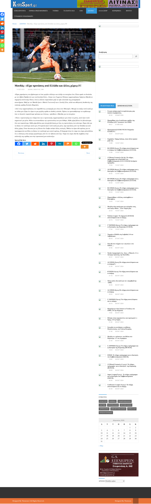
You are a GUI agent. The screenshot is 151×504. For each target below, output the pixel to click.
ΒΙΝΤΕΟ (129, 11)
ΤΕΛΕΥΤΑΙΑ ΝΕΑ (107, 106)
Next (88, 153)
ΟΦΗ (42, 89)
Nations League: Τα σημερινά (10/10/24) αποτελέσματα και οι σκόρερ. (120, 217)
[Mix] (68, 144)
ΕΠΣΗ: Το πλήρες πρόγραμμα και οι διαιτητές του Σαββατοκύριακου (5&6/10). (122, 356)
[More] (85, 147)
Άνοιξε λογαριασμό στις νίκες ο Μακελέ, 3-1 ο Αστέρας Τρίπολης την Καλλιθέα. (122, 254)
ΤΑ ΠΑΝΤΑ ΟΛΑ (69, 11)
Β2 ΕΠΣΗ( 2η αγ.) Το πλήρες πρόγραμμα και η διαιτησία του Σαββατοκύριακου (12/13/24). (122, 179)
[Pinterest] (51, 144)
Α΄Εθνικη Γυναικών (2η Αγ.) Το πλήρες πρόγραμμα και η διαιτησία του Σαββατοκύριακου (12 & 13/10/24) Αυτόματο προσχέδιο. (122, 160)
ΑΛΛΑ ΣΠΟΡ (103, 11)
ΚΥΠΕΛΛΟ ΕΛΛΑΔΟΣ (106, 412)
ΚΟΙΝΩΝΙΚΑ (116, 11)
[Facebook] (19, 144)
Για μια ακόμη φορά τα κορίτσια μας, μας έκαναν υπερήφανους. (121, 112)
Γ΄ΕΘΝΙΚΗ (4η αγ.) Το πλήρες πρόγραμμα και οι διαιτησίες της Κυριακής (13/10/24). (122, 226)
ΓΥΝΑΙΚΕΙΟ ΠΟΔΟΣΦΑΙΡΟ (23, 16)
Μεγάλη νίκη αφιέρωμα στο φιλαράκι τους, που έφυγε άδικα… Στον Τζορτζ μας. (121, 207)
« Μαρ (101, 446)
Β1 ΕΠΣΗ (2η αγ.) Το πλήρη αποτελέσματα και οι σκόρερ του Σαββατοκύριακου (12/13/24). (123, 149)
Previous (21, 153)
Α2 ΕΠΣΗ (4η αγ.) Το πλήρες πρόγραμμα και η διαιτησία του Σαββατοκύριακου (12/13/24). (122, 170)
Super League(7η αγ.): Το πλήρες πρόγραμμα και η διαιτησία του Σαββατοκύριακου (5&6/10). (122, 376)
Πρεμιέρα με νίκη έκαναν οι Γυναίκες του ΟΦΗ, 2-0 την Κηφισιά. (121, 309)
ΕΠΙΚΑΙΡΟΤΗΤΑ (20, 11)
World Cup (132, 409)
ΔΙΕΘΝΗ (91, 11)
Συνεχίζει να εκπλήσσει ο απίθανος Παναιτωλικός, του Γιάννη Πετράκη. (119, 328)
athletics (103, 401)
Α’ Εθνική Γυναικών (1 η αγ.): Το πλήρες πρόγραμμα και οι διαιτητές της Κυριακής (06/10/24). (121, 366)
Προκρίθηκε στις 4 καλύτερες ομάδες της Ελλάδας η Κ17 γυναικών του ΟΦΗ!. (121, 121)
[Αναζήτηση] (136, 56)
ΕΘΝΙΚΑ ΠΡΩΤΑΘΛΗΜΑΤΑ (38, 11)
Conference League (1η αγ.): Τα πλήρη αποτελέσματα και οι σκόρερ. (120, 385)
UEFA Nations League (118, 409)
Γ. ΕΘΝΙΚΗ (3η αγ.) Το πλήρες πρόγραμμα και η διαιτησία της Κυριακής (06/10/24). (122, 347)
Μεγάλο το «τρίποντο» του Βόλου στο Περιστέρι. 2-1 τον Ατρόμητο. (119, 337)
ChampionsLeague (124, 401)
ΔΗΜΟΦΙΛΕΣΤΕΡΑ (124, 106)
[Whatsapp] (76, 144)
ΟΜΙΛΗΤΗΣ (36, 89)
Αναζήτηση (103, 52)
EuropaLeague (113, 405)
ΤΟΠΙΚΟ (55, 11)
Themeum (25, 501)
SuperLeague (104, 409)
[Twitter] (27, 144)
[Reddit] (35, 144)
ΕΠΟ (81, 11)
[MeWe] (60, 144)
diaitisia (102, 405)
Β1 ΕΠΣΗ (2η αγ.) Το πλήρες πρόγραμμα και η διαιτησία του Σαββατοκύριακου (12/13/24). (122, 189)
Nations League (126, 405)
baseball (112, 401)
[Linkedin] (43, 144)
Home (14, 24)
